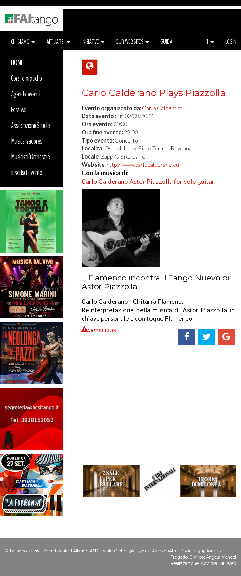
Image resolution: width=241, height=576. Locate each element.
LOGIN (230, 41)
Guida (166, 41)
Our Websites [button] (130, 41)
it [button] (207, 41)
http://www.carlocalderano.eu (143, 164)
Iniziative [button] (91, 41)
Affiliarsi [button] (56, 41)
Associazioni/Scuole (30, 125)
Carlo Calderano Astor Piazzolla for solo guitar (148, 181)
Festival (18, 110)
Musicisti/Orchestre (30, 157)
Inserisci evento (26, 172)
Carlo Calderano (162, 108)
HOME (17, 62)
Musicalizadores (26, 141)
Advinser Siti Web (218, 563)
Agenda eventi (25, 94)
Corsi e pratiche (26, 78)
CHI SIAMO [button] (20, 41)
